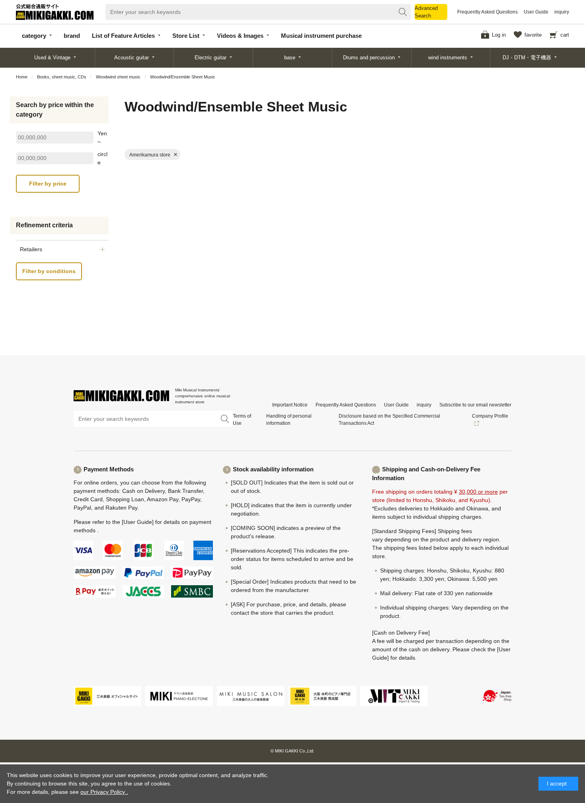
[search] (403, 12)
